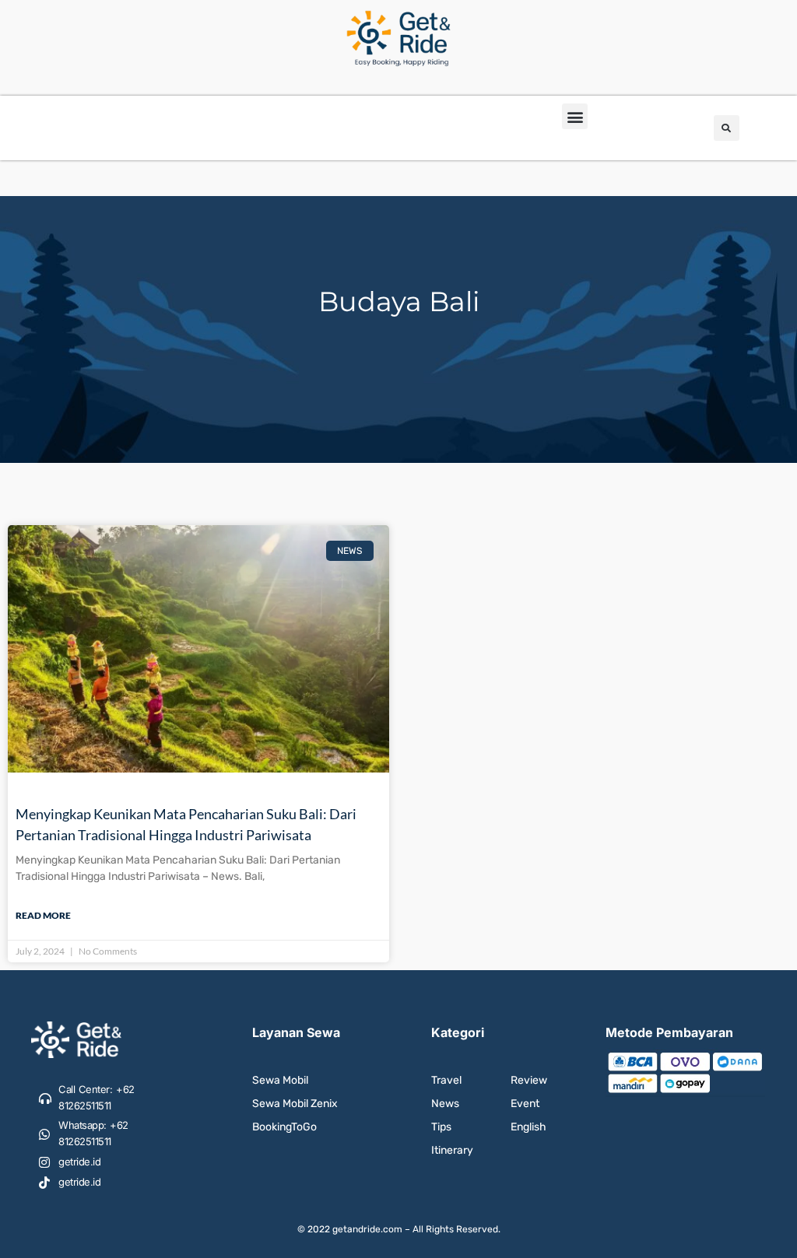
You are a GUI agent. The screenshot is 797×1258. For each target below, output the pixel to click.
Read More (43, 915)
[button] (575, 116)
